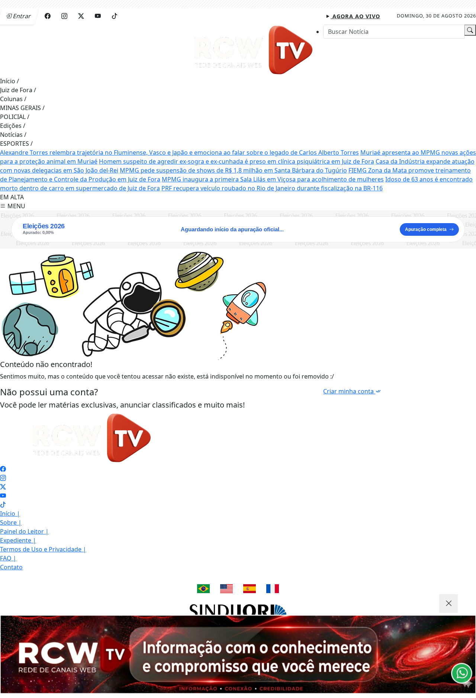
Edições (12, 126)
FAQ (8, 558)
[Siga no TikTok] (114, 16)
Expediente (18, 540)
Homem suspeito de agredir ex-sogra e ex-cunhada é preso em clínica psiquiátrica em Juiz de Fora (236, 161)
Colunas (13, 99)
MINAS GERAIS (22, 108)
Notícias (13, 135)
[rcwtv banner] (238, 654)
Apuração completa (426, 229)
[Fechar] (448, 603)
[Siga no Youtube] (98, 16)
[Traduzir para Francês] (272, 589)
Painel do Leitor (24, 531)
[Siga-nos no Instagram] (3, 478)
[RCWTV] (255, 50)
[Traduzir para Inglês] (226, 589)
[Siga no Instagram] (64, 16)
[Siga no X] (81, 16)
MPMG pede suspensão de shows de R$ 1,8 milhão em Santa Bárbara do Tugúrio (233, 170)
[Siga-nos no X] (3, 487)
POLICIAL (14, 117)
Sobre (11, 522)
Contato (11, 567)
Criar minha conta (349, 391)
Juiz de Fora (18, 90)
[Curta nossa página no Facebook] (3, 469)
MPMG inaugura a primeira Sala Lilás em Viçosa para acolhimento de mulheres (273, 179)
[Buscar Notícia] (470, 30)
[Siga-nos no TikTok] (3, 505)
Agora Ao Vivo (355, 16)
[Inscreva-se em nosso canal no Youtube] (3, 496)
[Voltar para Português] (203, 589)
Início (9, 81)
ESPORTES (16, 143)
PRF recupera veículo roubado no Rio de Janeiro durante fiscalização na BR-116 (272, 188)
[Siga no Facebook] (48, 16)
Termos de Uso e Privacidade (43, 549)
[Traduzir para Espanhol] (249, 589)
